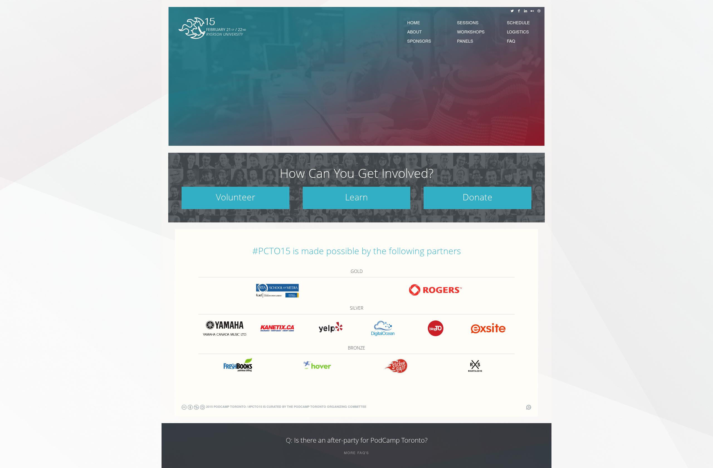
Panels (465, 41)
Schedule (518, 22)
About (414, 32)
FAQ (511, 41)
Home (413, 22)
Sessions (467, 22)
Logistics (518, 32)
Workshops (471, 32)
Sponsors (419, 41)
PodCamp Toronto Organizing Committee (330, 406)
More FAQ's (356, 452)
